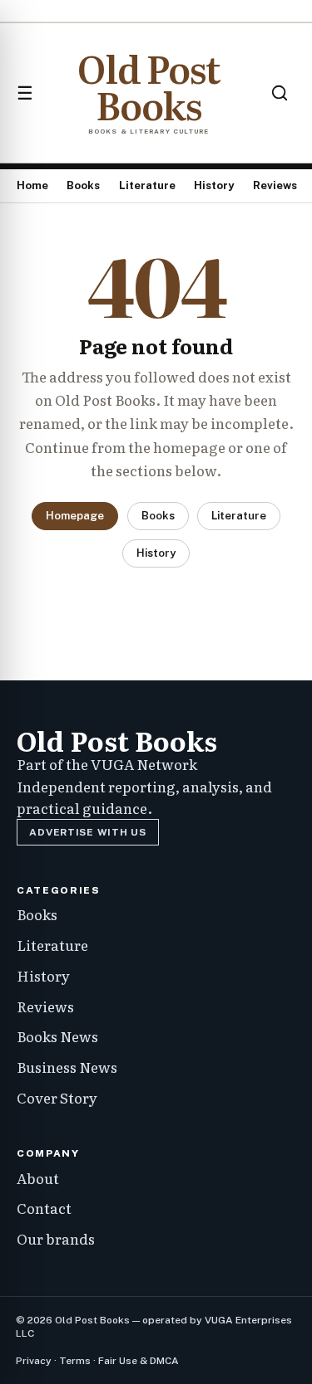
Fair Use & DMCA (138, 1361)
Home (32, 185)
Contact (44, 1207)
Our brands (56, 1238)
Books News (57, 1036)
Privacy (34, 1361)
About (38, 1177)
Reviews (275, 185)
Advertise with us (87, 832)
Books (83, 185)
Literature (147, 185)
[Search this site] (279, 93)
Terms (75, 1361)
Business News (67, 1066)
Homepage (75, 515)
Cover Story (57, 1097)
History (214, 185)
